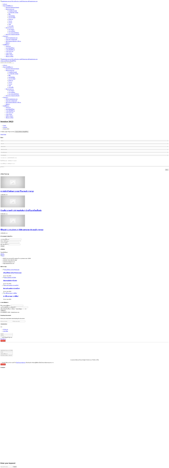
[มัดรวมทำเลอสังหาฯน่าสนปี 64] (10, 285)
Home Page (3, 134)
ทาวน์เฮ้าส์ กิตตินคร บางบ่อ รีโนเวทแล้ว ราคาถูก (17, 191)
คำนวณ (2, 246)
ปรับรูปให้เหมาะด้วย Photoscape (12, 272)
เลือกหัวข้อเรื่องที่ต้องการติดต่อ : (8, 308)
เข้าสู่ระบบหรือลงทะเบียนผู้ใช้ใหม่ (21, 131)
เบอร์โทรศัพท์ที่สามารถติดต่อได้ (8, 307)
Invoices (5, 127)
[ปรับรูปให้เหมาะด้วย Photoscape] (11, 269)
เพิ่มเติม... (3, 254)
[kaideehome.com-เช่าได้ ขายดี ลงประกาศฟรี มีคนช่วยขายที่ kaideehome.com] (19, 1)
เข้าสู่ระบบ (5, 329)
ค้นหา (167, 169)
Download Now (4, 324)
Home (4, 125)
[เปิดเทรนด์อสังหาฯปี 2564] (9, 277)
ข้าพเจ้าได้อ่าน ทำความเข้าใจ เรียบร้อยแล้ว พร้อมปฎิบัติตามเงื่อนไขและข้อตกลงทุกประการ (28, 362)
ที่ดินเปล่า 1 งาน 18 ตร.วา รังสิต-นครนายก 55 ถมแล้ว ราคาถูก (22, 230)
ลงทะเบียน (5, 331)
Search (15, 466)
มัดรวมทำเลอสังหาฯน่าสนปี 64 (11, 288)
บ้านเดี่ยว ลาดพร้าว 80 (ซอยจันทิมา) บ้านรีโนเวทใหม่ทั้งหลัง (21, 210)
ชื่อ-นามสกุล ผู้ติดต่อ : (6, 305)
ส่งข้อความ (3, 310)
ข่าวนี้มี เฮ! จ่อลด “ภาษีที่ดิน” (11, 296)
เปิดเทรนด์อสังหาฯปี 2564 (10, 280)
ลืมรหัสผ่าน (3, 339)
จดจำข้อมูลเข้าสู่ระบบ (7, 337)
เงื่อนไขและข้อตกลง (20, 362)
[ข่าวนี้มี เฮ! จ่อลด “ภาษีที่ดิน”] (10, 293)
